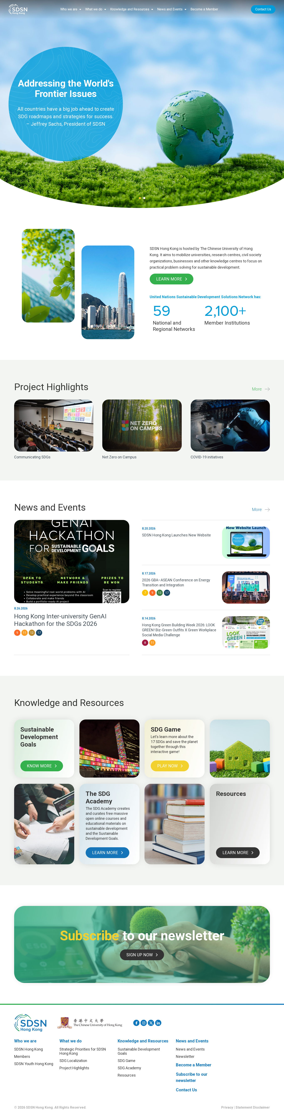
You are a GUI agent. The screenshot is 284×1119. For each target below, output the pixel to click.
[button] (70, 9)
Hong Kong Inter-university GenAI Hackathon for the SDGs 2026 (60, 620)
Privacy (227, 1107)
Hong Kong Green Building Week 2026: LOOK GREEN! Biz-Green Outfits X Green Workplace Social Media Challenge (179, 630)
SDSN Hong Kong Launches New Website (176, 535)
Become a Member (204, 9)
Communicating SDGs (32, 457)
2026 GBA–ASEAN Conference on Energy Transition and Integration (176, 582)
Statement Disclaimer (253, 1107)
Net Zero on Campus (119, 457)
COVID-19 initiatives (207, 457)
